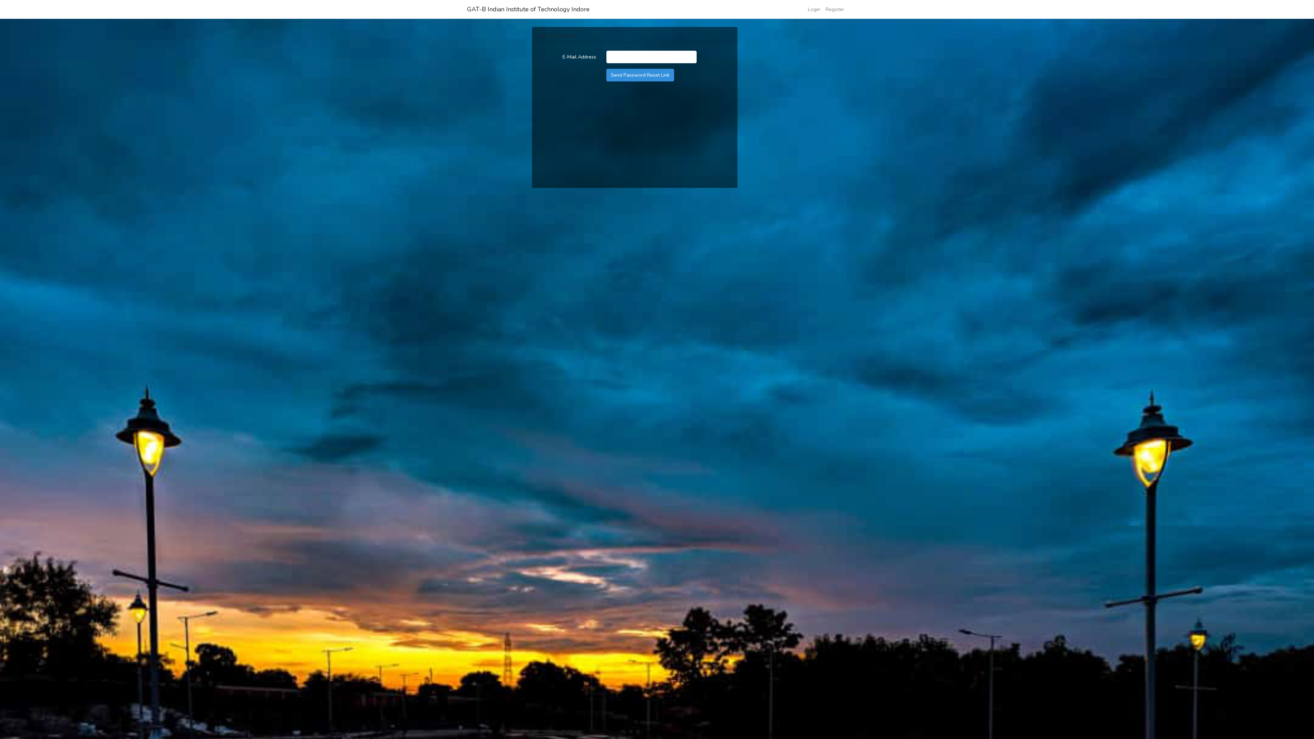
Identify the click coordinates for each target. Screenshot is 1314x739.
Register (835, 9)
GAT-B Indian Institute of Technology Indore (528, 9)
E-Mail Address (579, 56)
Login (814, 9)
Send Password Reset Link (640, 75)
